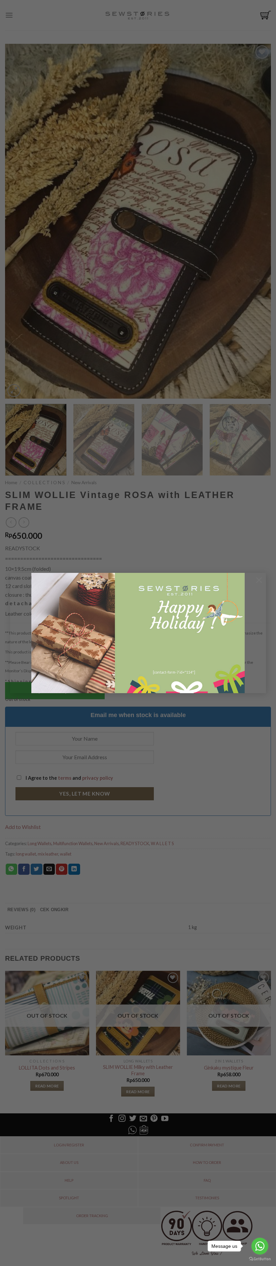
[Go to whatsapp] (259, 1246)
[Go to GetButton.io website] (260, 1259)
